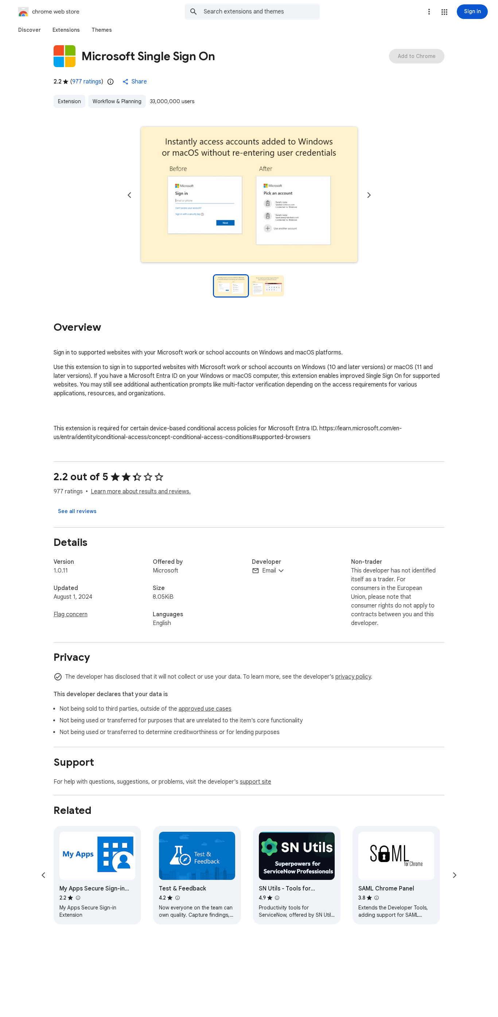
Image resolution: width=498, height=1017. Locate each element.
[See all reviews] (77, 511)
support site (255, 781)
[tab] (29, 29)
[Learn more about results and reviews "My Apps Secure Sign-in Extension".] (77, 898)
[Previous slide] (129, 195)
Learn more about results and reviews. (141, 491)
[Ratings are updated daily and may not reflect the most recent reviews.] (110, 81)
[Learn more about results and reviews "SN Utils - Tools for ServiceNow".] (277, 898)
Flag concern (70, 614)
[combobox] (262, 11)
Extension (69, 101)
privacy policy (353, 676)
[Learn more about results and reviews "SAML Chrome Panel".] (376, 898)
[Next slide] (369, 195)
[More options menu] (429, 11)
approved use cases (205, 709)
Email (269, 570)
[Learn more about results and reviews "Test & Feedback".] (177, 898)
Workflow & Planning (117, 101)
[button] (444, 12)
